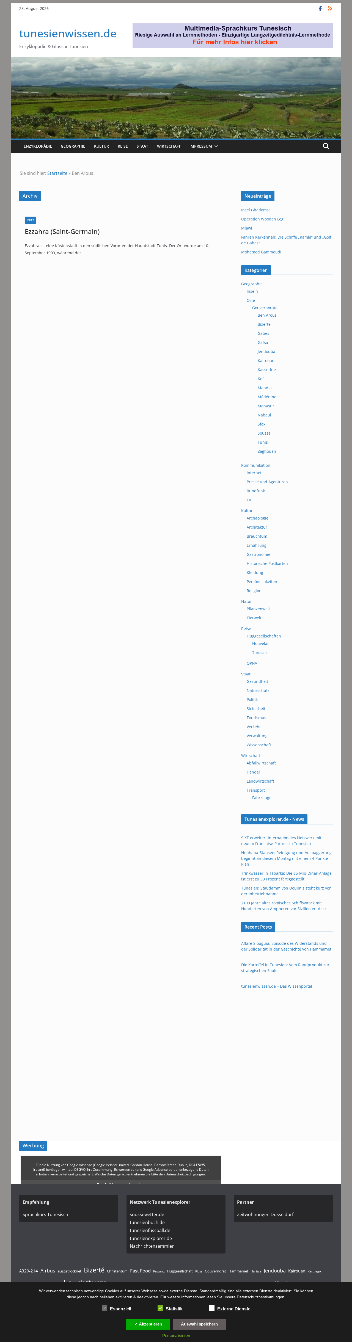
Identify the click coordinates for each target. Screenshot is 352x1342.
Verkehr (254, 726)
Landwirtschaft (260, 781)
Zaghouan (267, 451)
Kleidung (255, 572)
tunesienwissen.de (68, 33)
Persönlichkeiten (262, 581)
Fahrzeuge (261, 797)
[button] (215, 146)
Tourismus (256, 717)
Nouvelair (261, 643)
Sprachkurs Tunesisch (45, 1214)
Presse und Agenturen (267, 481)
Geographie (73, 146)
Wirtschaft (169, 146)
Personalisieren (176, 1335)
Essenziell (120, 1309)
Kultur (101, 146)
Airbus (47, 1270)
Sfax (261, 424)
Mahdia (265, 387)
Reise (123, 146)
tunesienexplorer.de (151, 1238)
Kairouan (266, 360)
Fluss (198, 1271)
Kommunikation (255, 465)
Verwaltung (257, 735)
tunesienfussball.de (150, 1230)
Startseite (57, 173)
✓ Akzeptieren (148, 1324)
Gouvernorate (264, 307)
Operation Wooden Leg (262, 219)
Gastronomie (258, 554)
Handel (253, 772)
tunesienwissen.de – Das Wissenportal (276, 986)
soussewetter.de (147, 1214)
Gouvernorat (215, 1271)
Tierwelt (254, 617)
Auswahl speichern (199, 1324)
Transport (256, 790)
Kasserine (267, 369)
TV (249, 499)
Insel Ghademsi (255, 209)
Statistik (174, 1309)
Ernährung (256, 545)
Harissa (256, 1271)
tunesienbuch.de (147, 1222)
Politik (252, 699)
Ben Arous (267, 315)
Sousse (264, 433)
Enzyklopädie (38, 146)
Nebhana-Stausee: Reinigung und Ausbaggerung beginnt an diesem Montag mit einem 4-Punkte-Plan (286, 858)
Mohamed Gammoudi (261, 252)
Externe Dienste (234, 1309)
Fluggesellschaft (180, 1271)
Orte (30, 220)
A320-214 (28, 1271)
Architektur (257, 527)
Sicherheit (256, 708)
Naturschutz (258, 690)
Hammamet (238, 1271)
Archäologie (257, 518)
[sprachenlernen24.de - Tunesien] (233, 27)
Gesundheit (257, 681)
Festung (158, 1271)
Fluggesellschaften (264, 636)
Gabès (263, 333)
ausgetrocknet (69, 1271)
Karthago (314, 1271)
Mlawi (246, 228)
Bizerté (264, 324)
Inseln (252, 291)
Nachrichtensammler (152, 1246)
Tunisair (259, 652)
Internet (254, 472)
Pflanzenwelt (258, 608)
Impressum (200, 146)
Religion (254, 590)
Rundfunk (256, 490)
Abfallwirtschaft (261, 763)
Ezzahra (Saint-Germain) (62, 231)
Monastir (266, 405)
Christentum (117, 1271)
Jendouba (266, 351)
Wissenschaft (259, 744)
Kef (261, 378)
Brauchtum (257, 536)
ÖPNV (252, 663)
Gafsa (263, 342)
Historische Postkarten (267, 563)
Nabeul (264, 415)
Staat (142, 146)
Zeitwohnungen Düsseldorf (265, 1214)
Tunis (263, 442)
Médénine (267, 396)
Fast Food (140, 1271)
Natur (246, 601)
